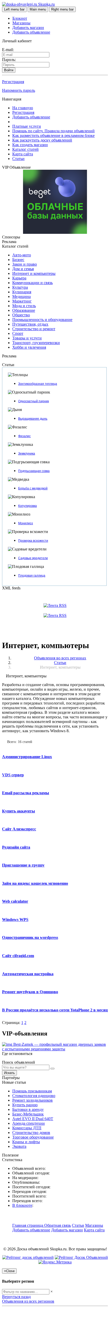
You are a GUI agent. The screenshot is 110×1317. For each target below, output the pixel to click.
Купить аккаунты (18, 811)
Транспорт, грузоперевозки (36, 342)
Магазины (21, 23)
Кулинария (21, 292)
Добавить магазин (28, 27)
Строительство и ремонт (33, 329)
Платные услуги (26, 126)
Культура (20, 287)
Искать (9, 1073)
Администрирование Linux (27, 757)
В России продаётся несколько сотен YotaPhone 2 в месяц (55, 1010)
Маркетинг (22, 301)
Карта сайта (22, 154)
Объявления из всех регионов (28, 1301)
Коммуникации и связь (32, 282)
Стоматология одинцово (33, 1095)
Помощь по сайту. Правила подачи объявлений (53, 131)
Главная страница (28, 1225)
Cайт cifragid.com (18, 955)
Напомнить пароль (18, 90)
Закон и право (24, 264)
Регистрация (13, 81)
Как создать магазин (30, 145)
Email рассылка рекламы (25, 793)
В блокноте (22, 1205)
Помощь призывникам (32, 1091)
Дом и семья (23, 269)
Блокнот (20, 18)
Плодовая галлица (31, 575)
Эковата (19, 1146)
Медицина (21, 296)
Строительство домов (31, 1132)
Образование (23, 310)
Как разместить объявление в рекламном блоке (53, 135)
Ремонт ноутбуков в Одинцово (30, 992)
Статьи (18, 158)
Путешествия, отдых (30, 324)
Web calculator (15, 901)
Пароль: (9, 59)
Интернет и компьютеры (34, 273)
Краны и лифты (26, 1142)
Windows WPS (15, 919)
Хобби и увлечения (29, 347)
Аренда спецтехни (28, 1123)
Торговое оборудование (33, 1137)
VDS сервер (13, 775)
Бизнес (18, 259)
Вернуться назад (16, 1296)
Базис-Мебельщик (28, 1114)
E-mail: (8, 49)
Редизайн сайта (16, 847)
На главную (22, 108)
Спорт (17, 333)
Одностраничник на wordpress (30, 937)
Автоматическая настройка (27, 974)
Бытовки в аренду (28, 1109)
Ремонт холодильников (32, 1100)
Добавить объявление (31, 32)
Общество (21, 315)
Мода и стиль (24, 306)
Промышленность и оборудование (42, 319)
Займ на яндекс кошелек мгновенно (35, 883)
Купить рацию (25, 1105)
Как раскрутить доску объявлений (42, 140)
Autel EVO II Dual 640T (32, 1119)
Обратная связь (57, 1225)
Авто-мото (21, 255)
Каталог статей (25, 149)
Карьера (19, 278)
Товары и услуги (27, 338)
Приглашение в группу (23, 865)
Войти (8, 70)
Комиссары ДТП (26, 1128)
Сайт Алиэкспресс (19, 829)
